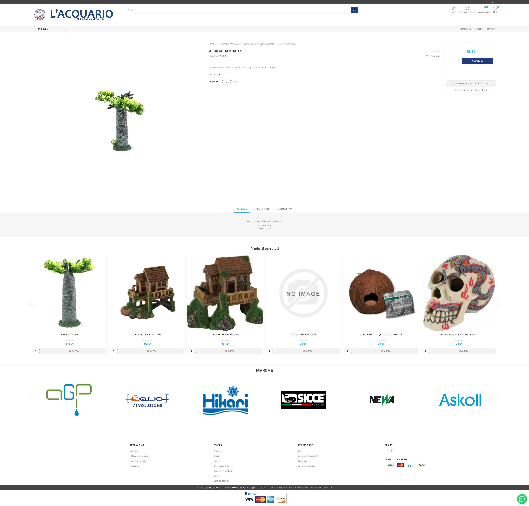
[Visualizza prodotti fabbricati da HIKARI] (69, 400)
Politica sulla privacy (139, 456)
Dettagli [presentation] (242, 209)
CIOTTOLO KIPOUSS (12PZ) (303, 334)
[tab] (242, 209)
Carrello (217, 476)
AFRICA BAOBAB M (69, 334)
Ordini (216, 456)
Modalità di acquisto (307, 466)
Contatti (133, 451)
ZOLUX (222, 56)
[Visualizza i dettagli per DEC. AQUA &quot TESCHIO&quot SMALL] (459, 293)
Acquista (477, 61)
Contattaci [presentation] (285, 209)
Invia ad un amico (235, 81)
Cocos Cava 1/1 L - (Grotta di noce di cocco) (381, 334)
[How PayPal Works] (265, 505)
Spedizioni (302, 461)
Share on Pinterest (230, 81)
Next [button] (497, 305)
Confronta (435, 56)
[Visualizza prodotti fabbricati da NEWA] (225, 400)
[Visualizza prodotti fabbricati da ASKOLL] (303, 400)
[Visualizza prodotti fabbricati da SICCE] (147, 400)
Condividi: (213, 81)
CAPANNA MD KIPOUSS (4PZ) (147, 334)
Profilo (454, 12)
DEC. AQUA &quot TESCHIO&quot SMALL (459, 334)
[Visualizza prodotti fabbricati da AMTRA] (460, 400)
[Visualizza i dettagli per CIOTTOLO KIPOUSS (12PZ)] (303, 293)
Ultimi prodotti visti (222, 466)
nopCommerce (214, 487)
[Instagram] (393, 450)
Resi (299, 451)
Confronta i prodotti (467, 12)
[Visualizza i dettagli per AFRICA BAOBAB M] (69, 293)
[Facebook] (387, 450)
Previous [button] (31, 305)
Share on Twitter (221, 81)
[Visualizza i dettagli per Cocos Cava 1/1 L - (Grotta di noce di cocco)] (381, 293)
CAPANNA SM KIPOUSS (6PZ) (225, 334)
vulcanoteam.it (238, 487)
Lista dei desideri (221, 481)
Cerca (354, 10)
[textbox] (238, 10)
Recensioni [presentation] (263, 209)
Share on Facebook (226, 81)
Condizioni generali (138, 461)
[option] (69, 305)
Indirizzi (217, 461)
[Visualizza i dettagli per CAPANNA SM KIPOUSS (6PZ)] (225, 293)
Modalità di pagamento (308, 456)
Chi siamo (134, 466)
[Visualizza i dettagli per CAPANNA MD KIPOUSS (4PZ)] (147, 293)
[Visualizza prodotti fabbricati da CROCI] (382, 400)
